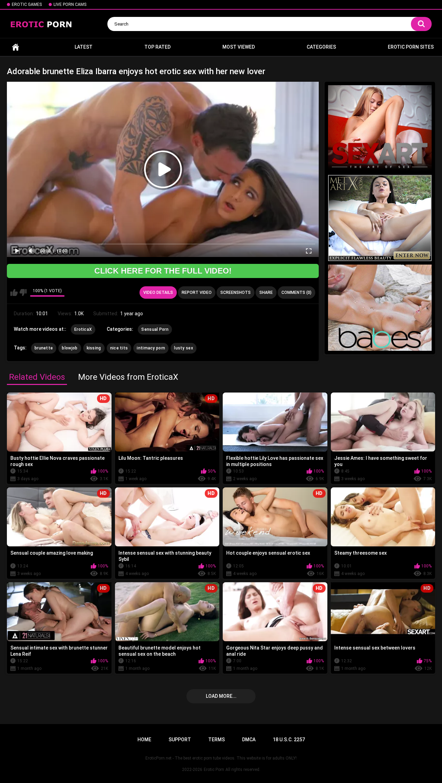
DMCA (249, 739)
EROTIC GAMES (27, 4)
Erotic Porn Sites (411, 47)
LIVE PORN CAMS (70, 4)
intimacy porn (151, 348)
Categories (321, 47)
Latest (84, 47)
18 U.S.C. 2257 (289, 739)
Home (15, 47)
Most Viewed (238, 47)
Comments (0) (296, 292)
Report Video (197, 292)
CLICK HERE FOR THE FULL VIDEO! (163, 270)
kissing (94, 348)
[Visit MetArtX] (380, 218)
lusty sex (183, 348)
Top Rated (157, 47)
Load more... (221, 696)
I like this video (14, 292)
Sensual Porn (155, 329)
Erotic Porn (214, 769)
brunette (44, 348)
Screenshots (235, 292)
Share (266, 292)
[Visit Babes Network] (380, 308)
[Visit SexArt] (380, 128)
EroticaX (83, 329)
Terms (216, 739)
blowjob (69, 348)
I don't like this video (23, 292)
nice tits (119, 348)
